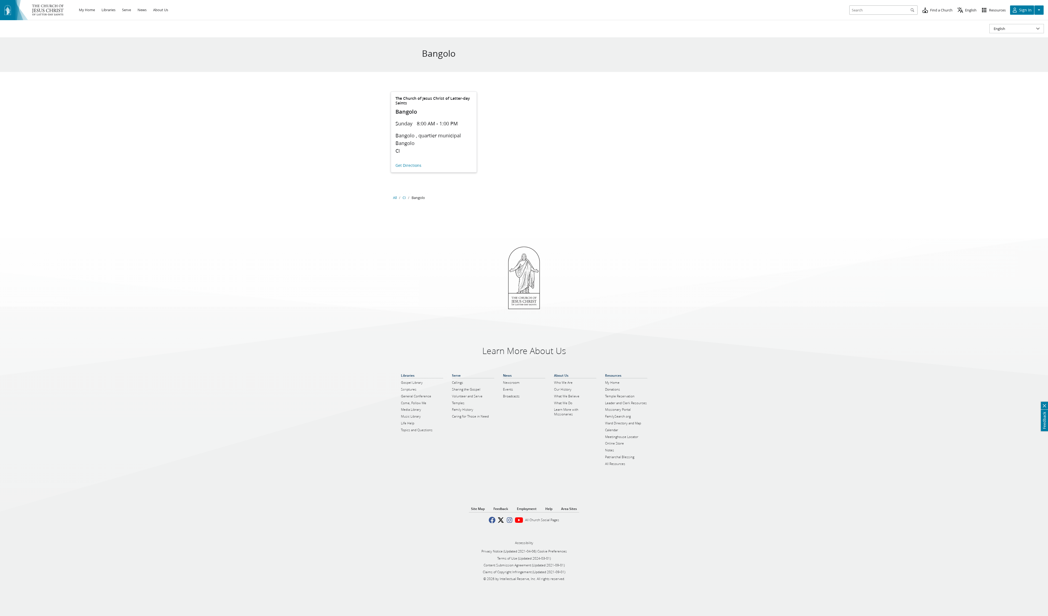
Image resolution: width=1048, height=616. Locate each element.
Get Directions (408, 165)
